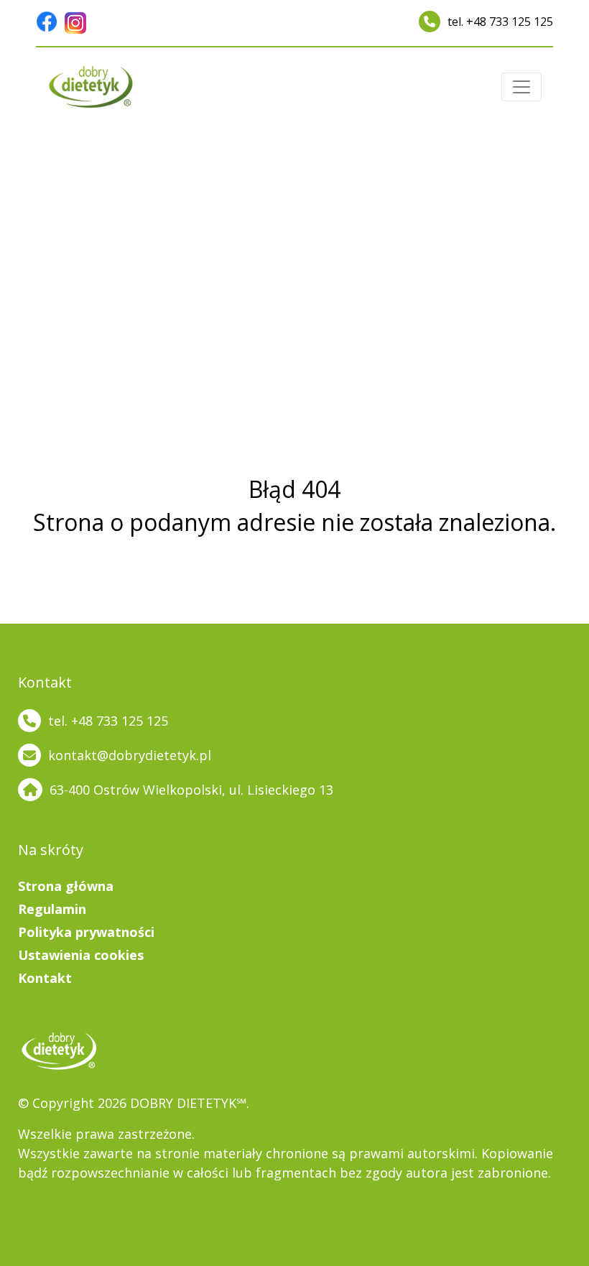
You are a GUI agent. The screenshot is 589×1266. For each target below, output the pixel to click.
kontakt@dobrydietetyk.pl (129, 755)
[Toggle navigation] (521, 87)
